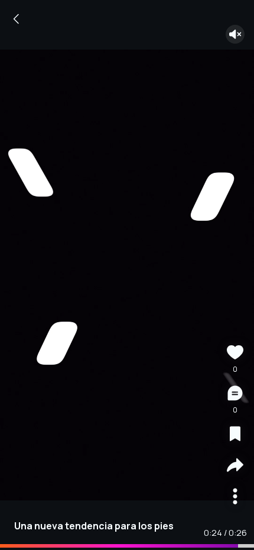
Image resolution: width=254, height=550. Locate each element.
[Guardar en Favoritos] (235, 435)
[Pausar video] (127, 275)
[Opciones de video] (235, 498)
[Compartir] (235, 466)
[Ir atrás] (16, 19)
